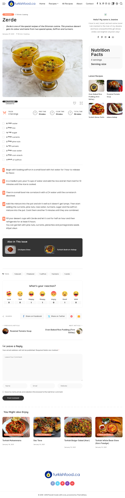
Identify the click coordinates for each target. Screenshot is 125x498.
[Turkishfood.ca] (22, 3)
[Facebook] (97, 3)
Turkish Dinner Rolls (96, 117)
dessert (18, 274)
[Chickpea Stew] (23, 250)
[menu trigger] (5, 3)
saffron (43, 274)
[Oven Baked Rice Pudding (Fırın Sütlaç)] (96, 86)
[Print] (74, 103)
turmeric (56, 274)
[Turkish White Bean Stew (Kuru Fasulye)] (109, 427)
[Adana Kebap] (115, 109)
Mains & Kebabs (43, 434)
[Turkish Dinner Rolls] (96, 109)
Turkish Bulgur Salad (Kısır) (77, 440)
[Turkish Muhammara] (16, 427)
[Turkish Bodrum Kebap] (62, 250)
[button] (81, 103)
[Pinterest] (103, 3)
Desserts (8, 14)
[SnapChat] (109, 37)
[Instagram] (106, 3)
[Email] (79, 316)
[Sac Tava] (47, 427)
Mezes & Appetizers (13, 434)
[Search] (121, 3)
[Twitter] (100, 3)
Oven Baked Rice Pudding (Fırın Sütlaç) (95, 96)
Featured (30, 274)
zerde (67, 274)
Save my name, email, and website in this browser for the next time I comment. (34, 392)
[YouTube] (109, 3)
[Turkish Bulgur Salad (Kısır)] (78, 427)
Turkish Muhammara (11, 440)
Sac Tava (37, 440)
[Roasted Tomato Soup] (115, 86)
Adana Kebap (112, 117)
